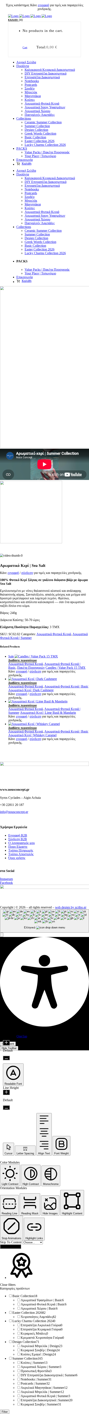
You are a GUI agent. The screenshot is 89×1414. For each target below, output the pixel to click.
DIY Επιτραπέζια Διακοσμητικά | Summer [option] (49, 1375)
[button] (1, 935)
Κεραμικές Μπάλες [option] (34, 1333)
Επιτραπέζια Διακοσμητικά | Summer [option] (46, 1400)
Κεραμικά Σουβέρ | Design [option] (40, 1350)
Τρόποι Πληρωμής (20, 850)
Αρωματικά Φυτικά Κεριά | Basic (66, 686)
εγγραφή (43, 5)
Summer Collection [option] (27, 1358)
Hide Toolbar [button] (9, 1048)
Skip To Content (11, 1242)
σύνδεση (27, 573)
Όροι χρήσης (16, 858)
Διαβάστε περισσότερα (22, 660)
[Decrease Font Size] (6, 1058)
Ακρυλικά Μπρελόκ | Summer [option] (42, 1392)
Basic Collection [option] (24, 1296)
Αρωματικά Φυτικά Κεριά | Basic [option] (43, 1304)
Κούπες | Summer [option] (34, 1362)
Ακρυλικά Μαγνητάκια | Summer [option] (44, 1387)
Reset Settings (10, 1246)
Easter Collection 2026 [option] (29, 1312)
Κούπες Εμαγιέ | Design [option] (38, 1354)
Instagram (6, 879)
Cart (25, 47)
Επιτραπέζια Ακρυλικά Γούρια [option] (41, 1325)
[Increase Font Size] (6, 1042)
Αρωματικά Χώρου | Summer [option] (41, 1367)
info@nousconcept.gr (14, 812)
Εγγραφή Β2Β (17, 835)
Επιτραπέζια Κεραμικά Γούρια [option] (42, 1329)
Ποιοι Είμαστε (18, 846)
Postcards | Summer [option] (35, 1383)
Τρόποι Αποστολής (21, 854)
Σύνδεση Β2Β (17, 839)
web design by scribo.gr (70, 907)
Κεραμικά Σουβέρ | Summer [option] (41, 1404)
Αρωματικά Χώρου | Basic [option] (39, 1308)
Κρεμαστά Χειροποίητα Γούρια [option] (42, 1337)
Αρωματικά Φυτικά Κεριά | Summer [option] (45, 1396)
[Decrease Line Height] (6, 1107)
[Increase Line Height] (6, 1092)
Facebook (6, 882)
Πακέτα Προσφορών (31, 667)
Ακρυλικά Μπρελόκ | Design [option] (41, 1346)
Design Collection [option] (25, 1342)
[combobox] (44, 921)
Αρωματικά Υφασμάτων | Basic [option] (42, 1300)
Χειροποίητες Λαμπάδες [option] (38, 1317)
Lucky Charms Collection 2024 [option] (33, 1321)
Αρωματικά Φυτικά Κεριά (53, 634)
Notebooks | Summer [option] (36, 1379)
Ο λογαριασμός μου (21, 843)
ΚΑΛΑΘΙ (15, 20)
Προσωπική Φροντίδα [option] (36, 1371)
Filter (5, 1411)
